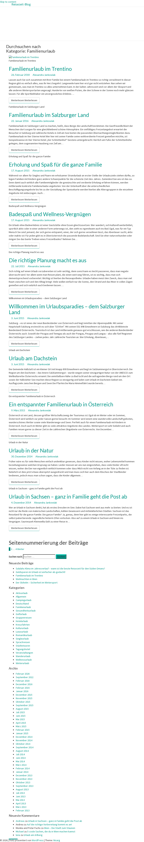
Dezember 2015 (24, 694)
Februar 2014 (23, 768)
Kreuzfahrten (23, 624)
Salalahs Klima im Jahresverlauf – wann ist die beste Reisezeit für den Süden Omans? (60, 568)
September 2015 (24, 705)
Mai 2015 (20, 719)
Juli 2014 (20, 754)
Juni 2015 (20, 715)
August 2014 (22, 750)
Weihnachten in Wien (26, 579)
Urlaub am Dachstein (33, 358)
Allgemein (21, 596)
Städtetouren (23, 645)
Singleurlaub (22, 638)
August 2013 (22, 789)
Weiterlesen (24, 100)
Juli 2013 (20, 792)
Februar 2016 (23, 687)
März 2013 (21, 807)
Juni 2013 (20, 796)
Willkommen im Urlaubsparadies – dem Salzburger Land (67, 309)
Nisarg (56, 840)
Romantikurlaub (24, 635)
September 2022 (24, 677)
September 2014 (24, 747)
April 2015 (21, 722)
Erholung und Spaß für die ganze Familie (55, 164)
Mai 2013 (20, 800)
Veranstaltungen (24, 652)
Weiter (20, 549)
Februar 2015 (23, 729)
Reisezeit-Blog (21, 4)
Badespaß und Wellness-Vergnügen (50, 214)
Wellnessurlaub (24, 659)
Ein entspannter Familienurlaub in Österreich (61, 404)
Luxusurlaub (22, 631)
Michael (20, 831)
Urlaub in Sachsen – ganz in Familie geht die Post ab (68, 496)
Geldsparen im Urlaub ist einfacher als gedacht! (40, 572)
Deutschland (22, 603)
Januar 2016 (22, 691)
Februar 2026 (23, 673)
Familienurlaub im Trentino (40, 69)
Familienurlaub (23, 607)
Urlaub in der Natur (31, 450)
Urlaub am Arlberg (33, 835)
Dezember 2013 (24, 775)
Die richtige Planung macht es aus (47, 260)
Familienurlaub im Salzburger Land (49, 115)
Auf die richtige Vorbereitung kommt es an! (49, 824)
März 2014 (21, 764)
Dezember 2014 (24, 736)
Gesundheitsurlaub (26, 610)
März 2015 (21, 726)
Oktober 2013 (23, 782)
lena (18, 835)
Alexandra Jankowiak (44, 74)
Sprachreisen (23, 642)
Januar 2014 (22, 771)
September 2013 (24, 785)
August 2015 (22, 708)
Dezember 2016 (24, 684)
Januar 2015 (22, 733)
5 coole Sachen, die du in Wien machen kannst (51, 831)
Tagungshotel (23, 649)
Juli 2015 (20, 712)
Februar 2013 (23, 810)
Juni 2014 (20, 757)
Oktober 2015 (23, 701)
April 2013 (21, 803)
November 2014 (24, 740)
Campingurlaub (23, 600)
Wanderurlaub (23, 656)
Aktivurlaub (22, 593)
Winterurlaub (22, 663)
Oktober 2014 (23, 743)
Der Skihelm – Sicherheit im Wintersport (36, 582)
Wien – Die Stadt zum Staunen (59, 828)
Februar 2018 (23, 680)
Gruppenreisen (24, 617)
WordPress (38, 840)
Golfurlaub (21, 614)
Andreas (20, 821)
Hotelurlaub (22, 621)
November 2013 (24, 778)
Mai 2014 (20, 761)
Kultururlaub (22, 628)
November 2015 (24, 698)
